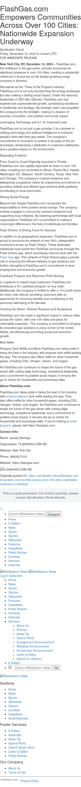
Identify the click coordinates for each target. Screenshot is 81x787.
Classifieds (15, 548)
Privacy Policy (30, 781)
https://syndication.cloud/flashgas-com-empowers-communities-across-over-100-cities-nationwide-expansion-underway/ (40, 479)
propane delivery (17, 396)
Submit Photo (25, 638)
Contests (14, 556)
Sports (12, 532)
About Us (23, 625)
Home (12, 519)
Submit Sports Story (21, 747)
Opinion (13, 536)
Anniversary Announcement (35, 650)
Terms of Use (17, 772)
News (12, 527)
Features (14, 544)
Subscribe (15, 576)
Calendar (14, 565)
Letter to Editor (26, 654)
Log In (4, 576)
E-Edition (14, 523)
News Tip (23, 634)
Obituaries (15, 540)
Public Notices (17, 552)
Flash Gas (7, 257)
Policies (22, 630)
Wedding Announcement (33, 646)
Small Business (18, 718)
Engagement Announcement (35, 642)
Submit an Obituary (29, 659)
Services (14, 561)
